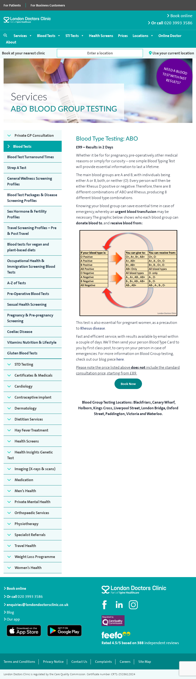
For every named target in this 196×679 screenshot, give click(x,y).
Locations (140, 35)
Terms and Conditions (19, 661)
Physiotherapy (26, 523)
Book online (180, 16)
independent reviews (161, 642)
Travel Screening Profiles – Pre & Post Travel (31, 230)
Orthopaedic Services (32, 512)
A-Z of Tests (16, 282)
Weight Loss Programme (35, 556)
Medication (24, 479)
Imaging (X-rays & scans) (35, 468)
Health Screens (101, 35)
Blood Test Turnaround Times (30, 156)
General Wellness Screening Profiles (29, 181)
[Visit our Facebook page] (105, 604)
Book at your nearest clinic (23, 53)
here (120, 359)
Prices (123, 35)
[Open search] (5, 35)
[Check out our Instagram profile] (134, 604)
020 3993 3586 (178, 23)
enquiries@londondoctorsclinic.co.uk (37, 604)
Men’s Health (25, 490)
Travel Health (25, 545)
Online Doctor (169, 35)
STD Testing (24, 364)
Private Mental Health (32, 501)
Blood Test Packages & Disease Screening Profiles (32, 197)
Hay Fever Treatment (31, 430)
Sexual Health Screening (27, 304)
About (11, 42)
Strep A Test (16, 167)
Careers (125, 661)
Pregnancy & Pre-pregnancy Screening (30, 318)
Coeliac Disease (19, 331)
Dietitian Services (29, 419)
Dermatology (26, 408)
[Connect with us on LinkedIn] (119, 604)
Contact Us (79, 661)
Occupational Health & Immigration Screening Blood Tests (31, 266)
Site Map (144, 661)
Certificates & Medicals (34, 375)
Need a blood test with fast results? (175, 75)
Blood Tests (46, 35)
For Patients (12, 5)
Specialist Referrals (30, 534)
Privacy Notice (53, 661)
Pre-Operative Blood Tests (28, 293)
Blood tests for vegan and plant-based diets (28, 247)
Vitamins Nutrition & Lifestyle (31, 342)
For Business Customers (48, 5)
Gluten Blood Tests (22, 353)
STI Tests (72, 35)
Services (20, 35)
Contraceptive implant (33, 397)
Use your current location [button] (173, 53)
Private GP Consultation (34, 135)
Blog (10, 612)
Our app (13, 619)
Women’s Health (28, 567)
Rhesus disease (92, 328)
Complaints (103, 661)
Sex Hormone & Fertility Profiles (27, 214)
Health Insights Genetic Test (30, 455)
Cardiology (24, 386)
